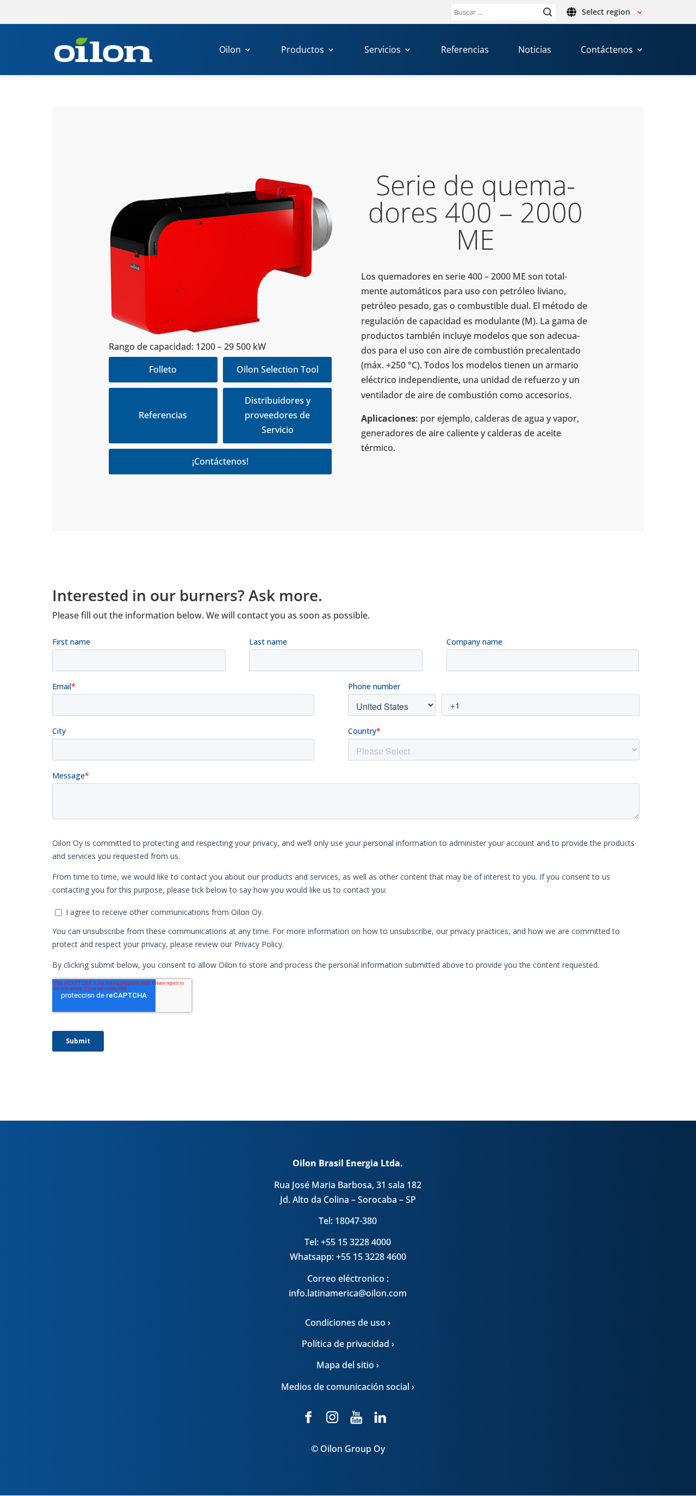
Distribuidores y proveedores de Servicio (277, 415)
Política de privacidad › (348, 1344)
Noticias (534, 50)
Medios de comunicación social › (347, 1387)
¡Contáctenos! (220, 461)
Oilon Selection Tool (278, 369)
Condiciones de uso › (347, 1322)
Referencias (465, 50)
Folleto (163, 369)
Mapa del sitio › (347, 1365)
